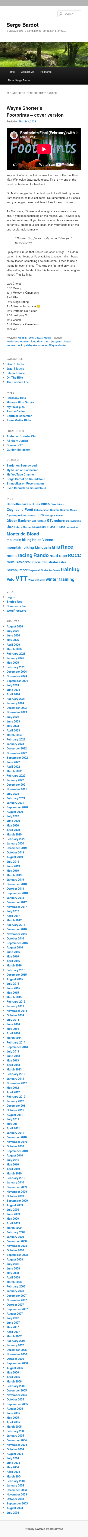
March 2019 (14, 875)
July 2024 (13, 685)
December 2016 (17, 929)
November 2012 (17, 1083)
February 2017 (16, 925)
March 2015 (14, 997)
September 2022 (17, 757)
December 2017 (17, 902)
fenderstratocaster (18, 341)
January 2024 (15, 703)
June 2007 (13, 1322)
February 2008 (16, 1286)
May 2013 (13, 1060)
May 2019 (13, 870)
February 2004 (16, 1481)
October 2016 (15, 938)
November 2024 (17, 676)
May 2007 (13, 1327)
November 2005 (17, 1395)
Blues (45, 504)
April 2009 (13, 1223)
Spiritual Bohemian (19, 416)
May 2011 (13, 1124)
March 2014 (14, 1038)
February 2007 (16, 1341)
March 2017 (14, 920)
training (70, 569)
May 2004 (13, 1467)
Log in (11, 597)
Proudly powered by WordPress (44, 1529)
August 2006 (15, 1368)
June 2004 (13, 1463)
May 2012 (13, 1087)
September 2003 (17, 1503)
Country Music (68, 509)
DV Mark (31, 515)
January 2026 (15, 658)
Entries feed (14, 601)
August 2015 (15, 979)
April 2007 (13, 1332)
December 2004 (17, 1440)
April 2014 (13, 1033)
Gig (34, 521)
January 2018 (15, 898)
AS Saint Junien (17, 441)
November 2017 (17, 907)
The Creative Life (18, 382)
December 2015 (17, 974)
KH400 (51, 527)
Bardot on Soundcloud (22, 465)
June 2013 (13, 1056)
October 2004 (15, 1449)
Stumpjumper (17, 570)
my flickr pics (16, 407)
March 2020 (14, 834)
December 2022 (17, 748)
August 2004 (15, 1454)
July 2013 (13, 1051)
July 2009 (13, 1209)
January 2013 (15, 1078)
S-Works (23, 561)
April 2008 (13, 1277)
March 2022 (14, 771)
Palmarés (45, 71)
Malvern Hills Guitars (20, 402)
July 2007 (13, 1318)
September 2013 (17, 1047)
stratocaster (57, 562)
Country (54, 509)
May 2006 (13, 1372)
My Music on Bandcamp (22, 470)
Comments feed (17, 606)
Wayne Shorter (36, 579)
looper (68, 341)
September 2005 (17, 1404)
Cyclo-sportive (16, 515)
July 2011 (13, 1119)
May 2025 (13, 662)
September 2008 (17, 1255)
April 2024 (13, 694)
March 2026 (14, 649)
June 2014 (13, 1024)
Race (67, 546)
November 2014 (17, 1011)
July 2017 (13, 911)
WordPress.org (16, 610)
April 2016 (13, 961)
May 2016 (13, 956)
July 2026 (13, 631)
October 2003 (15, 1499)
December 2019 (17, 848)
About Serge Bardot (19, 80)
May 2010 (13, 1164)
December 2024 (17, 671)
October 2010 (15, 1146)
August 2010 (15, 1155)
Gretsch (41, 520)
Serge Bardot (23, 24)
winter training (60, 579)
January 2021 (15, 803)
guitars (59, 520)
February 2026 (16, 653)
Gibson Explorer (19, 520)
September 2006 (17, 1363)
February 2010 (16, 1178)
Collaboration (41, 509)
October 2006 (15, 1359)
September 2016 (17, 943)
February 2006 (16, 1386)
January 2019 (15, 879)
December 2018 (17, 884)
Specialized (39, 562)
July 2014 (13, 1020)
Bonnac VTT (15, 445)
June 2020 (13, 821)
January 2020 (15, 843)
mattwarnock (15, 345)
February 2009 (16, 1232)
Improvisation (73, 520)
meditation (72, 527)
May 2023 (13, 726)
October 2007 (15, 1304)
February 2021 (16, 798)
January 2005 (15, 1435)
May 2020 (13, 825)
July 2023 (13, 717)
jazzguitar (57, 341)
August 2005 (15, 1408)
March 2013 (14, 1069)
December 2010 (17, 1137)
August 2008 (15, 1259)
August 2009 (15, 1205)
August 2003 (15, 1508)
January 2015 (15, 1006)
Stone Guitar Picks (19, 420)
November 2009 (17, 1191)
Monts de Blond (23, 534)
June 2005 (13, 1413)
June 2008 (13, 1268)
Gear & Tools (26, 337)
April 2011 (13, 1128)
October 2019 (15, 852)
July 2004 (13, 1458)
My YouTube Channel (21, 474)
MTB (56, 547)
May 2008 (13, 1273)
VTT (21, 578)
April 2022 (13, 766)
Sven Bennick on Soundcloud (26, 488)
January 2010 (15, 1182)
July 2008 (13, 1264)
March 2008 (14, 1282)
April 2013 (13, 1065)
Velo (11, 579)
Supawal (34, 570)
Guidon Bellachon (19, 449)
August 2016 (15, 947)
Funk (40, 515)
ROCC (74, 555)
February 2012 (16, 1096)
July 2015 (13, 983)
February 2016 (16, 970)
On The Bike (15, 377)
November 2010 (17, 1142)
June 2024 (13, 690)
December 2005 (17, 1390)
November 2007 (17, 1300)
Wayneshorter (57, 345)
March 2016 (14, 965)
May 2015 (13, 992)
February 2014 (16, 1042)
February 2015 (16, 1001)
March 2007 (14, 1336)
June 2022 (13, 762)
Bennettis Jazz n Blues (23, 504)
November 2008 (17, 1246)
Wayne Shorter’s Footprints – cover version (35, 111)
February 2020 (16, 839)
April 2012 (13, 1092)
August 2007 (15, 1313)
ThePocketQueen (50, 570)
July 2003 (13, 1512)
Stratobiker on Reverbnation (25, 483)
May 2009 (13, 1218)
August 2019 (15, 857)
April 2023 (13, 730)
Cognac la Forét (20, 509)
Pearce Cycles (16, 411)
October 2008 (15, 1250)
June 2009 (13, 1214)
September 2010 (17, 1151)
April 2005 (13, 1422)
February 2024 (16, 699)
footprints (37, 341)
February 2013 (16, 1074)
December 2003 (17, 1490)
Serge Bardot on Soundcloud (26, 479)
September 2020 (17, 807)
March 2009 (14, 1228)
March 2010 (14, 1173)
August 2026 (15, 626)
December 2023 (17, 708)
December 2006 (17, 1350)
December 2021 (17, 784)
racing (25, 555)
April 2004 (13, 1472)
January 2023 (15, 744)
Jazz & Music (43, 337)
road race (58, 555)
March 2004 (14, 1476)
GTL (50, 520)
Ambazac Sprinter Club (22, 436)
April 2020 (13, 830)
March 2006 (14, 1381)
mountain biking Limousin (29, 547)
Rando (41, 555)
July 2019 (13, 861)
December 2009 (17, 1187)
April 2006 (13, 1377)
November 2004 (17, 1445)
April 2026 (13, 644)
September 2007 (17, 1309)
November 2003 (17, 1494)
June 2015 (13, 988)
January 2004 (15, 1485)
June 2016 (13, 952)
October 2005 (15, 1399)
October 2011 (15, 1110)
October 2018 (15, 888)
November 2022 (17, 753)
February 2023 (16, 739)
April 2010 (13, 1169)
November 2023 (17, 712)
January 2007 (15, 1345)
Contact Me (27, 71)
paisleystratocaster (36, 345)
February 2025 (16, 667)
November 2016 (17, 934)
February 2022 (16, 775)
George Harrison (54, 515)
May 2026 (13, 640)
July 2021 (13, 794)
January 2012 (15, 1101)
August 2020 (15, 812)
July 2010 (13, 1160)
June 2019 (13, 866)
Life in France (16, 373)
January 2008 (15, 1291)
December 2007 (17, 1295)
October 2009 (15, 1196)
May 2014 (13, 1029)
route (11, 562)
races (12, 555)
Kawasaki (39, 527)
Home (11, 71)
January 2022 (15, 780)
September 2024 (17, 681)
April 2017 (13, 916)
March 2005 (14, 1426)
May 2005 (13, 1417)
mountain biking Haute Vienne (30, 539)
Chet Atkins (57, 504)
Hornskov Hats (16, 398)
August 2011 (15, 1115)
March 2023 (14, 735)
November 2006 (17, 1354)
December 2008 (17, 1241)
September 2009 (17, 1200)
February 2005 (16, 1431)
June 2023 (13, 721)
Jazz (47, 341)
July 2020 (13, 816)
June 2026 (13, 635)
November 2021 (17, 789)
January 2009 (15, 1237)
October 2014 (15, 1015)
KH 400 (60, 527)
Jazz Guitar (23, 527)
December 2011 (17, 1105)
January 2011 (15, 1133)
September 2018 (17, 893)
